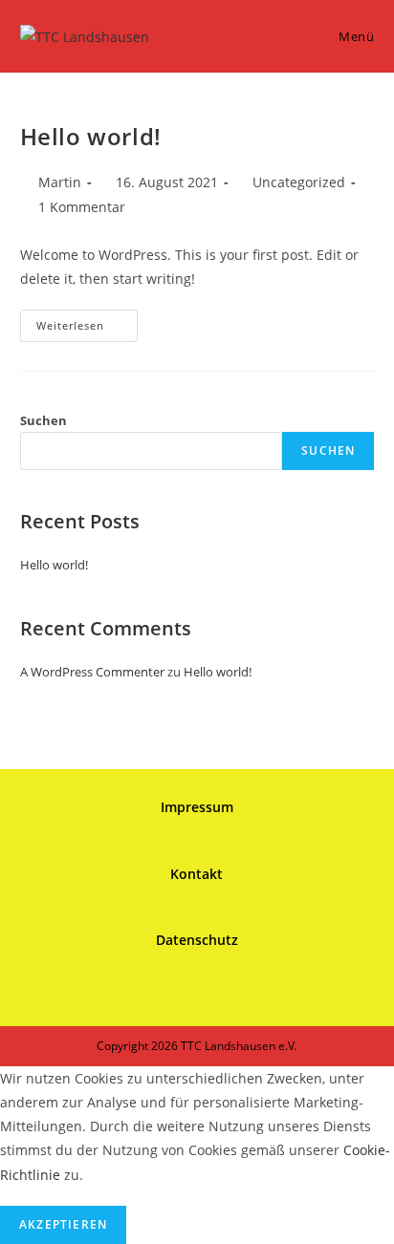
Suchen (43, 420)
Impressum (197, 807)
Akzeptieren (63, 1224)
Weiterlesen (87, 329)
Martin (59, 182)
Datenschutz (197, 940)
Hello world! (91, 136)
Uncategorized (298, 182)
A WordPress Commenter (92, 671)
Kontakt (196, 874)
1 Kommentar (81, 207)
